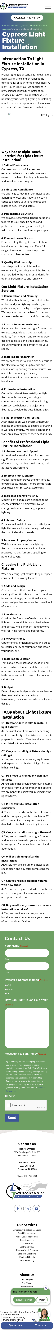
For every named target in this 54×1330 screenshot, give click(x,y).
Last (7, 972)
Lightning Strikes (27, 1247)
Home (5, 25)
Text (9, 993)
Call (9, 985)
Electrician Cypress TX (19, 25)
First (7, 959)
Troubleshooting (27, 1240)
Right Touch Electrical (14, 6)
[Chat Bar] (27, 1325)
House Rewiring (27, 1260)
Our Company (27, 1279)
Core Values (27, 1283)
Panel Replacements (27, 1233)
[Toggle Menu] (48, 7)
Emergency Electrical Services (27, 1230)
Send (12, 1118)
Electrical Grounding (27, 1254)
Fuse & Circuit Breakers (27, 1250)
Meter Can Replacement (27, 1237)
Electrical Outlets (27, 1257)
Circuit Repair (27, 1243)
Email (9, 989)
